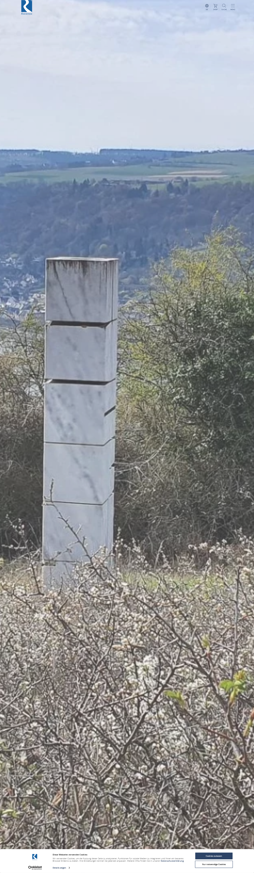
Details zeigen (59, 867)
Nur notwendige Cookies (214, 864)
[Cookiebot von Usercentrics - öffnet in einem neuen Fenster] (35, 868)
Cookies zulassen (214, 856)
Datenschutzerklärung (172, 860)
